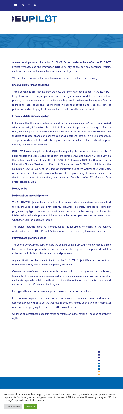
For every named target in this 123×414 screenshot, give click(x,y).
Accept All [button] (30, 407)
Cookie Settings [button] (13, 407)
